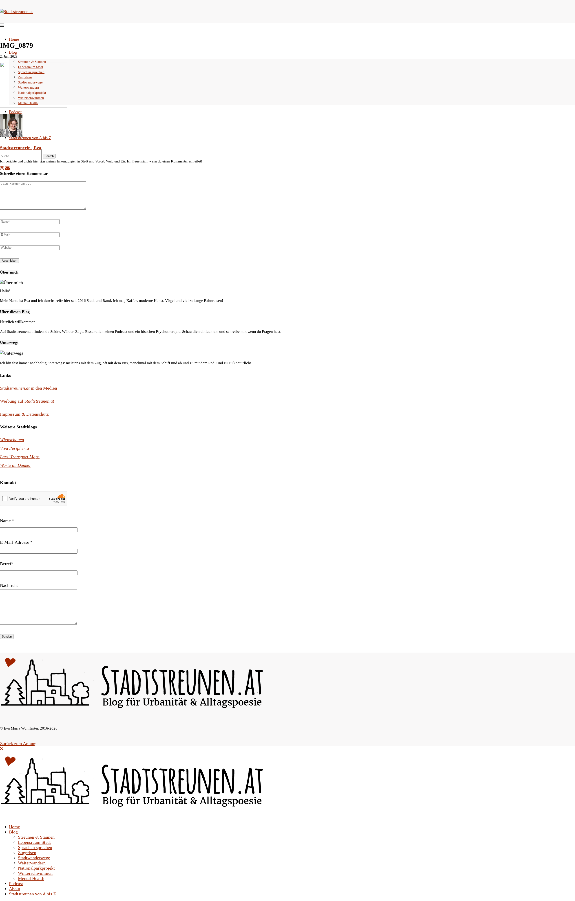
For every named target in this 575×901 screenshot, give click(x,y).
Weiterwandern (32, 862)
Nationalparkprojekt (36, 868)
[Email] (7, 168)
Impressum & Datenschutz (24, 414)
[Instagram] (2, 168)
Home (14, 39)
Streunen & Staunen (32, 62)
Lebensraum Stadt (34, 842)
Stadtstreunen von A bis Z (30, 138)
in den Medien (28, 388)
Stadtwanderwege (34, 857)
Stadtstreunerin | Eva (20, 147)
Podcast (15, 112)
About (14, 888)
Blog (13, 52)
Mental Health (31, 878)
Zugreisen (27, 852)
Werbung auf (27, 401)
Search (49, 156)
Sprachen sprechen (35, 847)
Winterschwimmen (35, 873)
